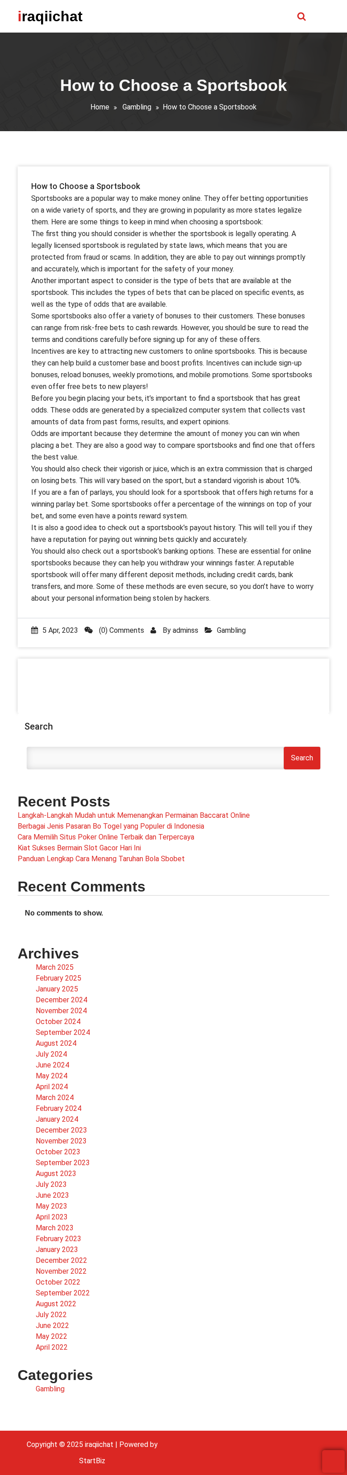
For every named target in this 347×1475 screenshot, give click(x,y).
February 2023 (58, 1238)
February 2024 (58, 1108)
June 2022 (52, 1325)
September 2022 (63, 1293)
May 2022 (51, 1336)
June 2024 (52, 1065)
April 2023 (52, 1217)
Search (38, 726)
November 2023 (61, 1141)
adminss (185, 630)
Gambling (136, 107)
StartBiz (92, 1460)
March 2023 (55, 1228)
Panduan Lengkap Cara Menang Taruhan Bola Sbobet (101, 858)
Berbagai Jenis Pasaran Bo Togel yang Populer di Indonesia (111, 826)
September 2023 (63, 1162)
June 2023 (52, 1195)
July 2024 (51, 1054)
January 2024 (57, 1119)
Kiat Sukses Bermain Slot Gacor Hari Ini (79, 848)
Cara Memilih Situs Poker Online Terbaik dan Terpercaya (106, 837)
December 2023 (61, 1130)
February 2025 (58, 978)
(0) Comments (120, 630)
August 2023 (56, 1173)
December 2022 (61, 1260)
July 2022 (51, 1314)
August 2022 (56, 1304)
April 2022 (52, 1347)
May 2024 (51, 1076)
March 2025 (55, 967)
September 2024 (63, 1032)
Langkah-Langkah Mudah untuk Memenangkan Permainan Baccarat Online (134, 815)
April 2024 (52, 1086)
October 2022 (58, 1282)
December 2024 (61, 1000)
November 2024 (61, 1010)
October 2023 (58, 1152)
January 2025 (57, 989)
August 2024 (56, 1043)
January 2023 (57, 1249)
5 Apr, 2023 (60, 630)
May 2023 (51, 1206)
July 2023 (51, 1184)
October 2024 (58, 1021)
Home (99, 107)
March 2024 (55, 1097)
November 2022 (61, 1271)
